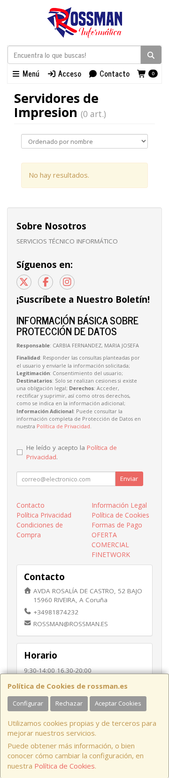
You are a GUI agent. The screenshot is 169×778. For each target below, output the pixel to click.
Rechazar (69, 703)
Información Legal (119, 505)
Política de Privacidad (63, 426)
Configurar (28, 703)
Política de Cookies (64, 765)
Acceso (68, 73)
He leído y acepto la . (71, 452)
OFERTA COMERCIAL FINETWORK (111, 544)
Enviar (129, 478)
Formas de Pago (117, 524)
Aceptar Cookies (118, 703)
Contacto (114, 73)
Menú (30, 73)
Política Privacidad (43, 515)
